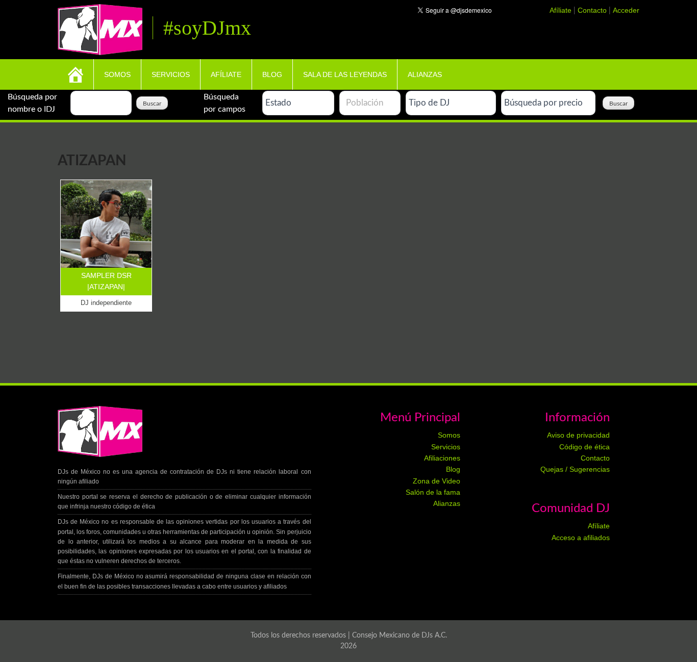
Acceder (626, 10)
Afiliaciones (442, 458)
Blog (272, 74)
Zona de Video (436, 481)
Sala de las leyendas (345, 74)
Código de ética (584, 447)
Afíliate (562, 10)
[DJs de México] (100, 28)
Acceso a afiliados (581, 537)
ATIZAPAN (106, 287)
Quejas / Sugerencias (575, 469)
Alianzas (425, 74)
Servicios (171, 74)
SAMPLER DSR (106, 275)
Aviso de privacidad (578, 435)
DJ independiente (106, 303)
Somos (117, 74)
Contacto (593, 10)
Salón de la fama (433, 492)
